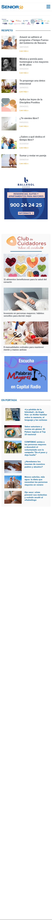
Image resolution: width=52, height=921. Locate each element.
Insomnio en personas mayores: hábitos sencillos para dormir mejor (24, 314)
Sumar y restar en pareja (32, 155)
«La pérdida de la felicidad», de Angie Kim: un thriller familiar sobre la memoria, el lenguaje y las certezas (36, 414)
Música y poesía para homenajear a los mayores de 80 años (33, 62)
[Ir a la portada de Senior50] (12, 7)
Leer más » (23, 51)
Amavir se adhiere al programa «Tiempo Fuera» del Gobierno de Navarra (34, 40)
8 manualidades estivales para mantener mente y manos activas (24, 348)
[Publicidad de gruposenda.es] (26, 24)
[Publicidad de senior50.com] (26, 391)
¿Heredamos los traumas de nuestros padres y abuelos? (35, 464)
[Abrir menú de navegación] (48, 6)
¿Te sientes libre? (29, 118)
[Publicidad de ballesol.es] (26, 218)
